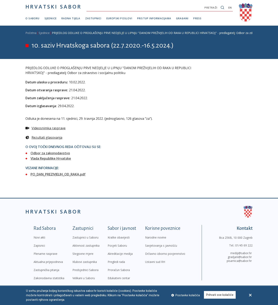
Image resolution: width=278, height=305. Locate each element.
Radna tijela (70, 18)
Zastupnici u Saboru (85, 237)
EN (230, 7)
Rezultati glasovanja (47, 137)
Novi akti (39, 237)
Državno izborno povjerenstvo (165, 254)
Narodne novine (155, 237)
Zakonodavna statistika (49, 278)
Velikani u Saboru (83, 278)
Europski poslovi (119, 18)
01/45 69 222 (244, 245)
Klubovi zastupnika (84, 262)
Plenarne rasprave (45, 254)
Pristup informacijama (154, 18)
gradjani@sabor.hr (240, 257)
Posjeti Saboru (117, 245)
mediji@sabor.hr (241, 253)
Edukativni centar (119, 278)
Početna (30, 33)
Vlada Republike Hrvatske (51, 158)
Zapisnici (39, 245)
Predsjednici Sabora (85, 270)
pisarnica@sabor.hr (239, 261)
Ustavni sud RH (155, 262)
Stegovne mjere (82, 254)
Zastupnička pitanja (46, 270)
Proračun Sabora (119, 270)
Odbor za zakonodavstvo (50, 153)
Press (197, 18)
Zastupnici (93, 18)
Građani (182, 18)
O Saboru (32, 18)
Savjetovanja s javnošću (161, 245)
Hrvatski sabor (53, 6)
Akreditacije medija (120, 254)
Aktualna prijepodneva (48, 262)
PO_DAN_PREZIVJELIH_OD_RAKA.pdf (58, 174)
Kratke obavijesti (119, 237)
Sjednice (51, 18)
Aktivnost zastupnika (86, 245)
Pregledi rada (116, 262)
